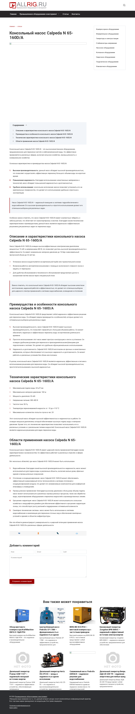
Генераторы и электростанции (107, 38)
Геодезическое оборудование (107, 62)
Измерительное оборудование (107, 34)
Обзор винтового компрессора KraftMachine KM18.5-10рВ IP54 (21, 629)
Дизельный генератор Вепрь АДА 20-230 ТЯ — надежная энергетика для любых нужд (112, 674)
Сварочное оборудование (105, 57)
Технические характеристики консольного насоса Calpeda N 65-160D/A (44, 138)
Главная (13, 14)
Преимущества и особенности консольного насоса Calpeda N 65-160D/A (44, 134)
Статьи (66, 14)
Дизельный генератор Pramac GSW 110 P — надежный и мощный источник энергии (19, 675)
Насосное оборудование (105, 48)
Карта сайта (13, 708)
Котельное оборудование (105, 52)
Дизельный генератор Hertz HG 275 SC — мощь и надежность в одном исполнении (52, 675)
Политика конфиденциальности (19, 705)
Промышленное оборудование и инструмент (38, 14)
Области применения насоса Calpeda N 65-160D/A (35, 141)
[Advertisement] (110, 105)
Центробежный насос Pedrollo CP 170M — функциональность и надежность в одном (49, 631)
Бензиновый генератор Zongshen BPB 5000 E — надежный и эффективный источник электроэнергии (112, 631)
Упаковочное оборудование (106, 66)
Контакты (76, 14)
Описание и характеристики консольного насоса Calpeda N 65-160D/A (43, 131)
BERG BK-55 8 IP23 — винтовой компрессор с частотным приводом (80, 629)
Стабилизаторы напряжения (106, 43)
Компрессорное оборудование (107, 29)
